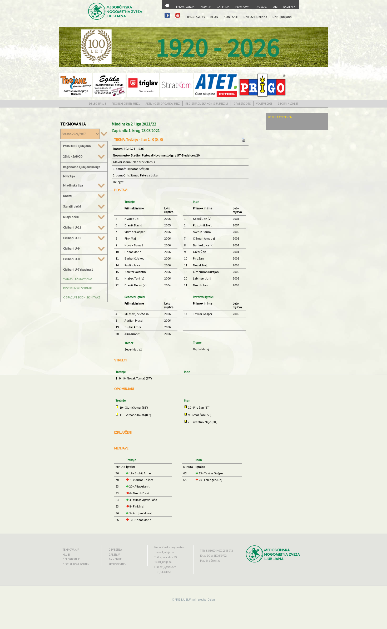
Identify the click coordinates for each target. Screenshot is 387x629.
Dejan (211, 599)
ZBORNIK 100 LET (288, 103)
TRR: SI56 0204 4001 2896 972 (216, 550)
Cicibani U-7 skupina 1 (78, 269)
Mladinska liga (73, 185)
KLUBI (214, 17)
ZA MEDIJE (115, 559)
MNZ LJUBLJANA (185, 599)
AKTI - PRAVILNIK (284, 7)
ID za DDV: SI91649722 (213, 555)
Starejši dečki (72, 206)
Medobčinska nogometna (169, 547)
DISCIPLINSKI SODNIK (77, 288)
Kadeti (67, 196)
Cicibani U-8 (71, 259)
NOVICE (206, 7)
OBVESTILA (115, 549)
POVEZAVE (242, 7)
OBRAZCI (261, 7)
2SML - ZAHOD (73, 156)
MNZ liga (69, 176)
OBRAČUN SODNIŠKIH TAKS (81, 297)
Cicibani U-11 (72, 227)
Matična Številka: (210, 560)
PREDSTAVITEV (195, 17)
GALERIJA (223, 7)
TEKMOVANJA (185, 7)
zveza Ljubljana (164, 552)
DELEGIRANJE (97, 103)
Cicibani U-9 (71, 248)
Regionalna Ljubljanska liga (81, 167)
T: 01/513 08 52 (162, 572)
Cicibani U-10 (72, 238)
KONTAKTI (231, 17)
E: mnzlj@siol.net (165, 567)
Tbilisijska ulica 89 (165, 557)
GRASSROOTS (242, 103)
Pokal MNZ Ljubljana (77, 146)
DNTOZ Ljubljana (255, 17)
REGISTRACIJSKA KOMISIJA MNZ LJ (206, 103)
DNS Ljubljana (282, 17)
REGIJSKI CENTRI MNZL (126, 103)
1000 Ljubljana (163, 562)
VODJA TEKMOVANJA (77, 279)
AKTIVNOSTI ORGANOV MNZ (163, 103)
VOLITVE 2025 (264, 103)
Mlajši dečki (71, 217)
